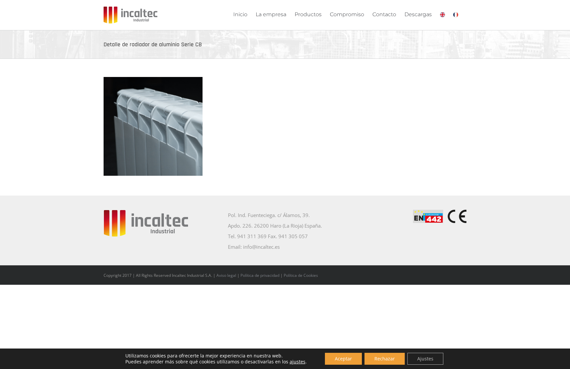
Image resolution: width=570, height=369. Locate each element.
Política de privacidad (259, 275)
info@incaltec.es (261, 246)
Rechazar (384, 358)
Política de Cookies (301, 275)
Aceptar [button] (343, 358)
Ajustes (425, 358)
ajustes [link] (297, 361)
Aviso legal (226, 275)
